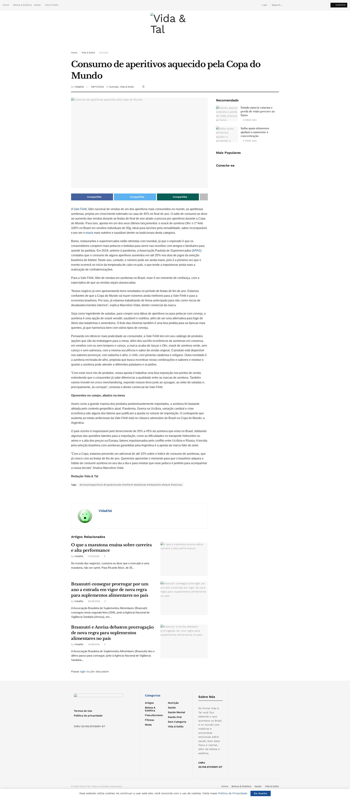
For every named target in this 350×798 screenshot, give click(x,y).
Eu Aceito (260, 793)
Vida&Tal (79, 86)
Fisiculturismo (154, 715)
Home (6, 5)
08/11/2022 (97, 86)
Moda (148, 724)
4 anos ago (249, 120)
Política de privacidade (88, 715)
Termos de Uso (83, 710)
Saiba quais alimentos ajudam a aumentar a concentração (255, 132)
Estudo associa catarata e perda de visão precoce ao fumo (258, 111)
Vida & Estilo (51, 5)
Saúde (37, 5)
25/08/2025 (93, 601)
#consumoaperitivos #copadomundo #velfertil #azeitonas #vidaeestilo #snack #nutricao (131, 484)
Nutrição (103, 52)
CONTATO (340, 5)
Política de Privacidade (232, 793)
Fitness (149, 719)
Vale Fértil (80, 209)
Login (264, 5)
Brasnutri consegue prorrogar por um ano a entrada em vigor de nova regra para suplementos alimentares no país (109, 590)
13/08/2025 (93, 644)
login (83, 671)
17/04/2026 (93, 556)
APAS (197, 250)
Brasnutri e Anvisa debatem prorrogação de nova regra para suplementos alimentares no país (112, 633)
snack (89, 232)
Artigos (149, 702)
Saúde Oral (175, 717)
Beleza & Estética (22, 5)
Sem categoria (177, 721)
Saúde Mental (176, 712)
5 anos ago (249, 140)
